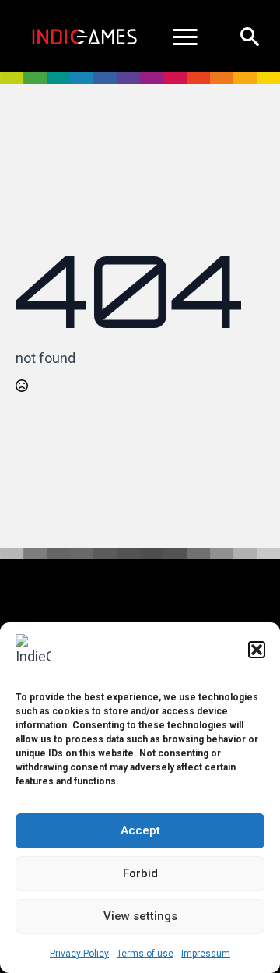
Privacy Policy (79, 953)
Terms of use (145, 953)
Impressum (205, 953)
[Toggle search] (249, 36)
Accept (140, 830)
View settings (140, 916)
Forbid (140, 873)
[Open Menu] (185, 36)
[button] (256, 649)
